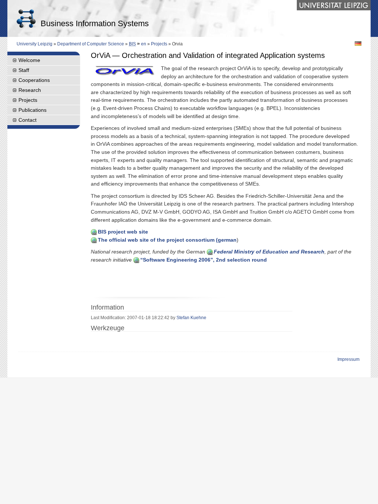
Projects (159, 44)
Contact (27, 120)
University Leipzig (34, 44)
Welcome (29, 60)
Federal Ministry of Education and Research (269, 252)
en (143, 44)
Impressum (348, 359)
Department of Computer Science (90, 44)
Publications (32, 110)
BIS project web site (123, 232)
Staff (23, 70)
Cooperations (34, 80)
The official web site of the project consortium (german (167, 240)
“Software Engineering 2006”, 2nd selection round (203, 260)
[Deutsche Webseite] (358, 43)
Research (29, 90)
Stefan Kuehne (191, 317)
